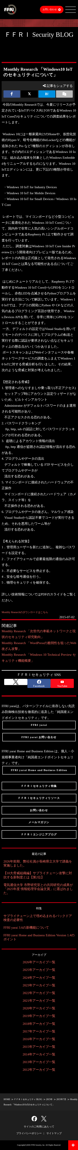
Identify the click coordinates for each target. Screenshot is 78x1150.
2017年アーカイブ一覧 (39, 1031)
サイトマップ (54, 1133)
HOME (7, 1099)
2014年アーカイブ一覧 (39, 1054)
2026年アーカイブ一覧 (39, 962)
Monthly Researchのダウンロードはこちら (25, 612)
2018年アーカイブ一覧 (39, 1024)
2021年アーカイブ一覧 (39, 1000)
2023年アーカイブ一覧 (39, 985)
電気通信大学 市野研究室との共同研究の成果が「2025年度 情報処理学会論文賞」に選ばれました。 (38, 889)
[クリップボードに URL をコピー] (64, 94)
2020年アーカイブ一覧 (39, 1008)
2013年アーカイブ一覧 (39, 1062)
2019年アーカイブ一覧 (39, 1016)
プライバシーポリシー (29, 1133)
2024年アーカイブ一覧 (39, 977)
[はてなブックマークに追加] (46, 94)
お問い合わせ (50, 9)
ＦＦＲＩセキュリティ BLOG (28, 1099)
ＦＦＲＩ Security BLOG (39, 34)
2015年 (49, 1099)
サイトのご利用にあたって (39, 1126)
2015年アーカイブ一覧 (39, 1047)
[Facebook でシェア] (11, 94)
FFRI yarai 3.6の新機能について (26, 927)
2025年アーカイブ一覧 (39, 970)
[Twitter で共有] (29, 94)
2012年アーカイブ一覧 (39, 1069)
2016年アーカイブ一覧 (39, 1039)
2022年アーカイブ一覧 (39, 993)
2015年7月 (61, 1099)
